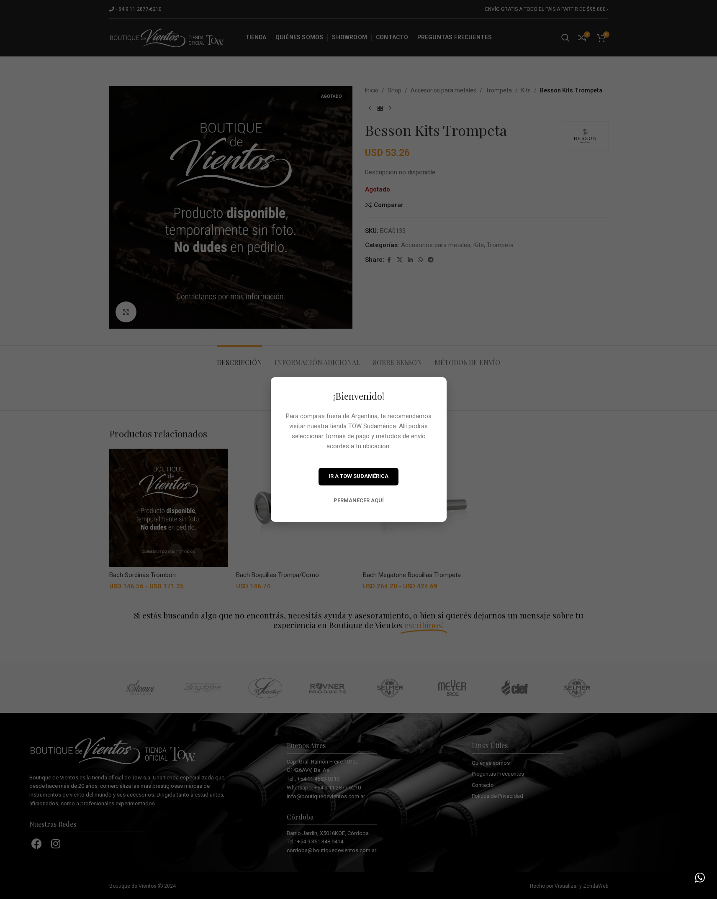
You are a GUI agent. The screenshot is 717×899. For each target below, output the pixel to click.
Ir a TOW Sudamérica (358, 476)
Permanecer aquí (359, 500)
